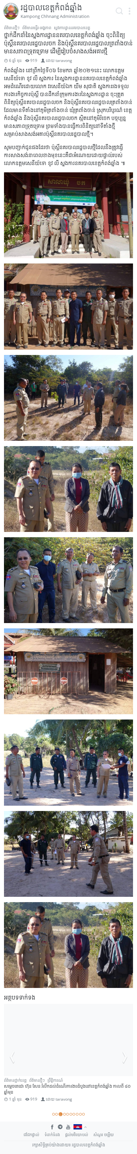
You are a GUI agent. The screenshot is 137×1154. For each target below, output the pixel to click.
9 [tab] (80, 1114)
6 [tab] (70, 1114)
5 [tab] (67, 1114)
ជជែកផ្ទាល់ (31, 1134)
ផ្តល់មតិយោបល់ (76, 1134)
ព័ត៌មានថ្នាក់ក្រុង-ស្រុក (65, 1080)
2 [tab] (56, 1114)
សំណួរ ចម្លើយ (103, 1134)
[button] (129, 11)
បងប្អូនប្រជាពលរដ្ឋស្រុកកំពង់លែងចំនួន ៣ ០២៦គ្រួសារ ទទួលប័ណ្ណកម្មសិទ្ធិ (62, 1092)
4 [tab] (64, 1114)
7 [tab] (73, 1114)
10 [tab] (83, 1114)
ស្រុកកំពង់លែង (14, 1086)
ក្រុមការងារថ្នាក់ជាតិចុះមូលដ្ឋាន (26, 1080)
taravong (64, 60)
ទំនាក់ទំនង (52, 1134)
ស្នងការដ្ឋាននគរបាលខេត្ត (72, 27)
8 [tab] (77, 1114)
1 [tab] (53, 1114)
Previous (12, 1057)
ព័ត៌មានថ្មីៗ (12, 27)
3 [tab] (60, 1114)
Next (125, 1057)
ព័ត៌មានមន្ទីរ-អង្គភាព (36, 27)
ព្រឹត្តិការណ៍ (109, 1080)
